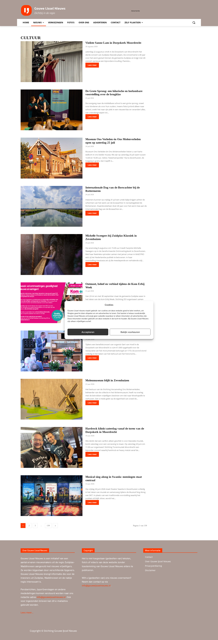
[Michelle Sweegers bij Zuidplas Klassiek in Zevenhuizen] (51, 254)
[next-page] (55, 525)
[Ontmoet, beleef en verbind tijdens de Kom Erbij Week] (51, 302)
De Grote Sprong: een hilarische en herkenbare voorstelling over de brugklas (113, 92)
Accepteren (88, 332)
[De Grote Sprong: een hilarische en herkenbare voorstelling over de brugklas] (51, 109)
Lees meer (92, 65)
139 (48, 525)
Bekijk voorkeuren (130, 332)
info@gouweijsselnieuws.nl (51, 597)
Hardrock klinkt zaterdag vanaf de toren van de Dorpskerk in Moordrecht (114, 430)
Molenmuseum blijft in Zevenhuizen (107, 380)
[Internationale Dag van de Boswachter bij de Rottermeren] (51, 206)
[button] (193, 22)
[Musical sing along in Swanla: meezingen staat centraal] (51, 495)
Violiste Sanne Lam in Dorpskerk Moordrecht (113, 42)
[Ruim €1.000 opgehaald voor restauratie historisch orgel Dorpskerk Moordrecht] (51, 351)
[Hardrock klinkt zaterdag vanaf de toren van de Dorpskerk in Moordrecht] (51, 447)
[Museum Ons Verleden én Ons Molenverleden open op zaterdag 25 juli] (51, 158)
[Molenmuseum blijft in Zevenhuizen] (51, 399)
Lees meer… (27, 612)
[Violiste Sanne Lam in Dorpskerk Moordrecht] (51, 61)
